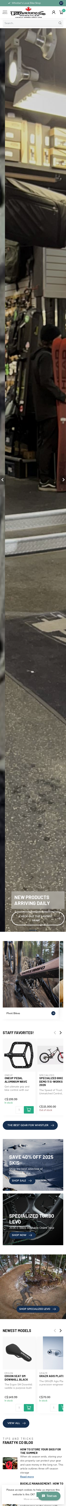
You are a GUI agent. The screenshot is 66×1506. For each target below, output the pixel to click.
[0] (61, 12)
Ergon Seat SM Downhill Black (16, 1377)
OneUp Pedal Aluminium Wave (16, 1079)
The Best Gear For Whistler (28, 1125)
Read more (27, 1476)
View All (14, 1423)
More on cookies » (33, 1499)
